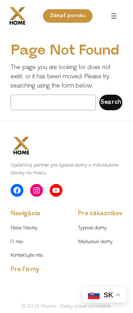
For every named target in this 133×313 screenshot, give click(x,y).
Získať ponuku (67, 15)
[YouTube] (56, 190)
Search (110, 102)
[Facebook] (17, 190)
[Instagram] (36, 190)
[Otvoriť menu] (114, 16)
